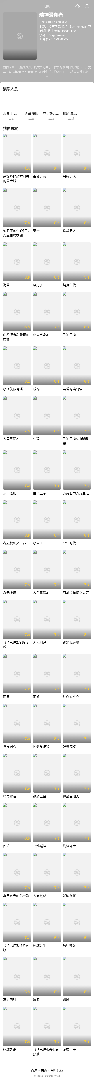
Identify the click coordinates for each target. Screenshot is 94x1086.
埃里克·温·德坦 (58, 26)
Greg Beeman (57, 35)
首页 (34, 1070)
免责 (44, 1070)
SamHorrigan (78, 26)
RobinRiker (69, 30)
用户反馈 (57, 1070)
